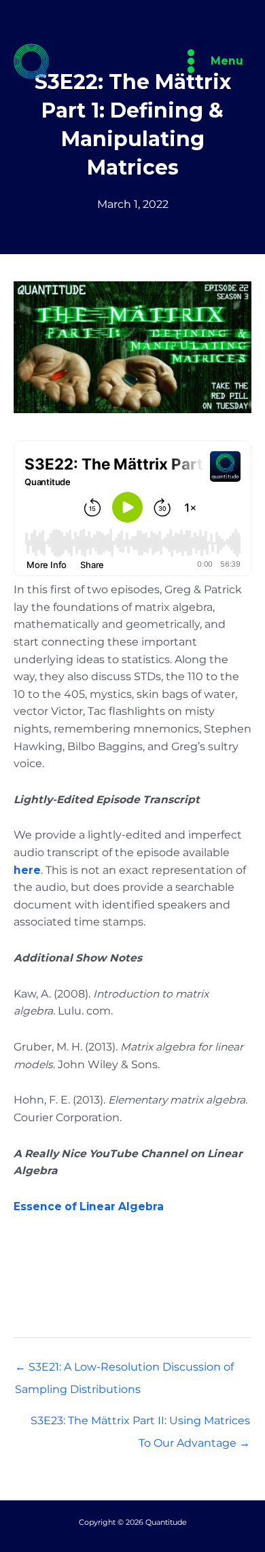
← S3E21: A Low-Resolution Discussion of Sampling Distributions (124, 1370)
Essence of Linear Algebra (89, 1206)
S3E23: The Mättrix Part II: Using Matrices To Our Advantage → (140, 1424)
